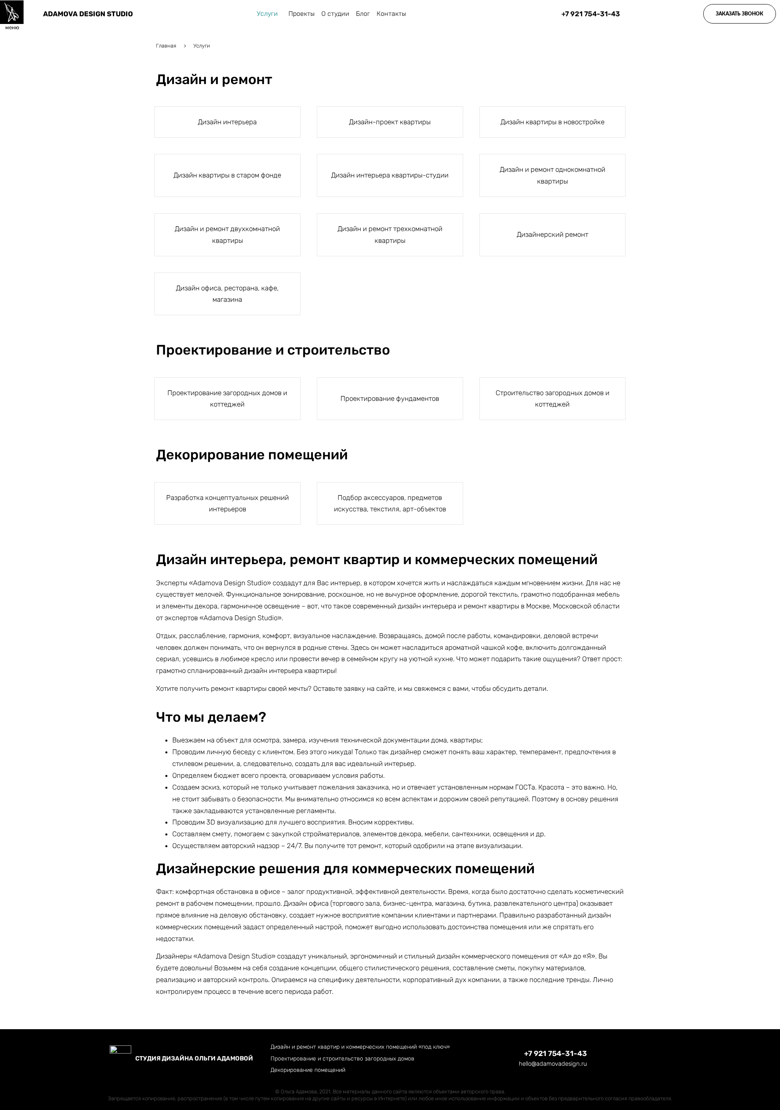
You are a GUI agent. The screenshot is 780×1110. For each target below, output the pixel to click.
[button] (739, 14)
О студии (335, 13)
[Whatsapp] (623, 1058)
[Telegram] (642, 1058)
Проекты (301, 13)
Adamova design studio (88, 14)
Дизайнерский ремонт (552, 234)
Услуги (267, 13)
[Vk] (661, 1058)
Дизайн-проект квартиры (390, 122)
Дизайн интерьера (227, 122)
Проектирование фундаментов (389, 398)
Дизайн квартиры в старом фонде (227, 175)
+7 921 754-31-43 (555, 1053)
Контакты (391, 13)
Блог (363, 13)
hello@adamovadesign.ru (553, 1063)
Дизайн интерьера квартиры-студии (389, 175)
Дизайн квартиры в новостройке (552, 122)
